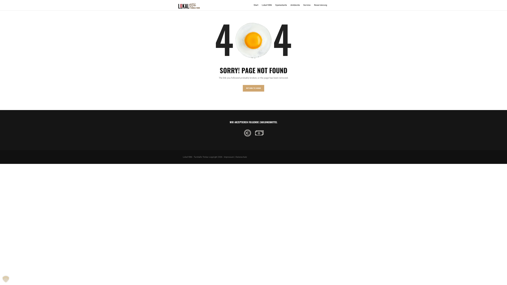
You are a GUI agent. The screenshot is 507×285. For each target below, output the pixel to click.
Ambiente (295, 5)
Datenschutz (241, 157)
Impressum (229, 157)
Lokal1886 (267, 5)
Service (307, 5)
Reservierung (320, 5)
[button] (6, 279)
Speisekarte (281, 5)
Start (256, 5)
